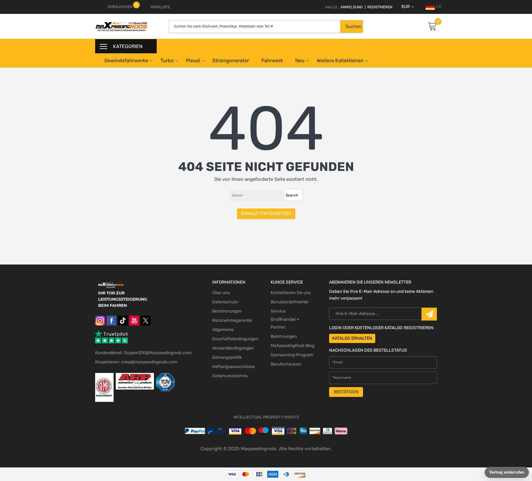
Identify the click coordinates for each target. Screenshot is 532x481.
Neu (299, 60)
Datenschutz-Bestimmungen (227, 306)
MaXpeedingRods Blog (292, 345)
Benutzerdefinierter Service (290, 306)
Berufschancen (286, 364)
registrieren (378, 7)
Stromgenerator (230, 60)
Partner (278, 327)
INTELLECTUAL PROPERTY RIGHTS (266, 417)
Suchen (353, 26)
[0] (432, 26)
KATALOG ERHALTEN (352, 338)
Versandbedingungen (233, 348)
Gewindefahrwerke (126, 60)
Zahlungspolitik (227, 357)
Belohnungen (284, 336)
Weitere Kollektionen (340, 60)
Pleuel (193, 60)
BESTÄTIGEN (346, 391)
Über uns (221, 292)
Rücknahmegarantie (232, 320)
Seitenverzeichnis (230, 375)
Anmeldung (352, 7)
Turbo (167, 60)
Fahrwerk (272, 60)
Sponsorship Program (292, 355)
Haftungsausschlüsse (233, 366)
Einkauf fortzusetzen (266, 213)
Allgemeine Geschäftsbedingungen (235, 334)
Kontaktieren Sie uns (291, 292)
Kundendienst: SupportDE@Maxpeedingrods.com (143, 352)
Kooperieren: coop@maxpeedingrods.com (136, 362)
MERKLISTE (160, 7)
